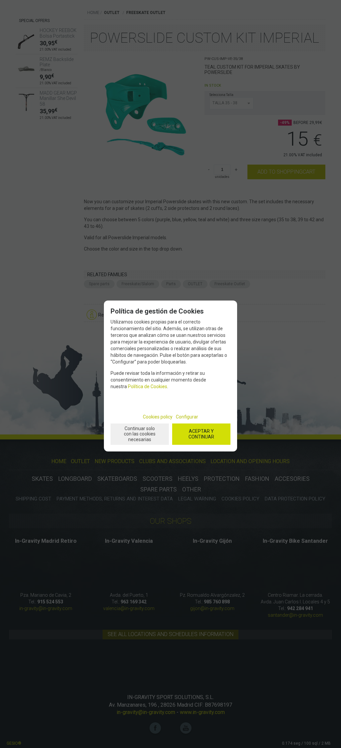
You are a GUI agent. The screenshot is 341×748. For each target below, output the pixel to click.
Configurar (187, 416)
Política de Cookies (147, 386)
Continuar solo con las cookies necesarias (140, 434)
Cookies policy (157, 416)
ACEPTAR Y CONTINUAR (201, 433)
